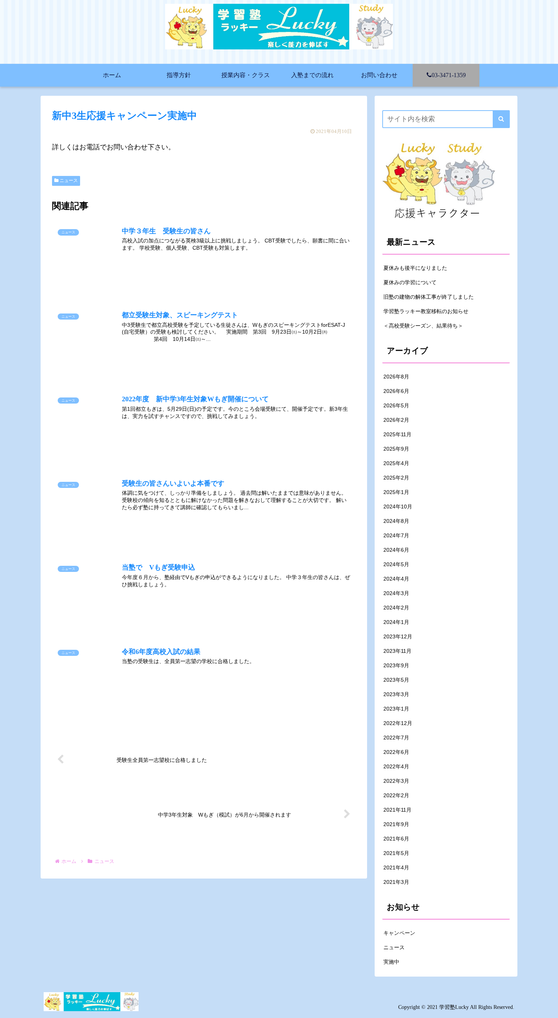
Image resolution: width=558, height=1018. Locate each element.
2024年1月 (396, 622)
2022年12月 (397, 723)
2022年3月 (396, 781)
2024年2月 (396, 608)
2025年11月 (397, 434)
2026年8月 (396, 377)
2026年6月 (396, 391)
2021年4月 (396, 867)
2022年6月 (396, 752)
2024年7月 (396, 535)
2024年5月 (396, 564)
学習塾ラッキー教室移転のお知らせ (425, 311)
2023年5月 (396, 680)
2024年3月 (396, 593)
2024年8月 (396, 521)
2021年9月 (396, 824)
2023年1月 (396, 709)
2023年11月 (397, 651)
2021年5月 (396, 853)
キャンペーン (399, 933)
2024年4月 (396, 579)
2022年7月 (396, 738)
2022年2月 (396, 795)
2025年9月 (396, 449)
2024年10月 (397, 506)
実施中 (391, 962)
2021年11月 (397, 810)
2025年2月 (396, 478)
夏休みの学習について (410, 282)
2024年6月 (396, 550)
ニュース (68, 180)
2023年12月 (397, 636)
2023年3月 (396, 694)
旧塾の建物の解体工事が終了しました (428, 297)
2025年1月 (396, 492)
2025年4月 (396, 463)
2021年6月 (396, 839)
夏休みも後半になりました (415, 268)
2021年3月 (396, 882)
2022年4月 (396, 766)
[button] (501, 119)
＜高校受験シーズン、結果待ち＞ (423, 326)
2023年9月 (396, 665)
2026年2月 (396, 420)
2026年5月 (396, 405)
